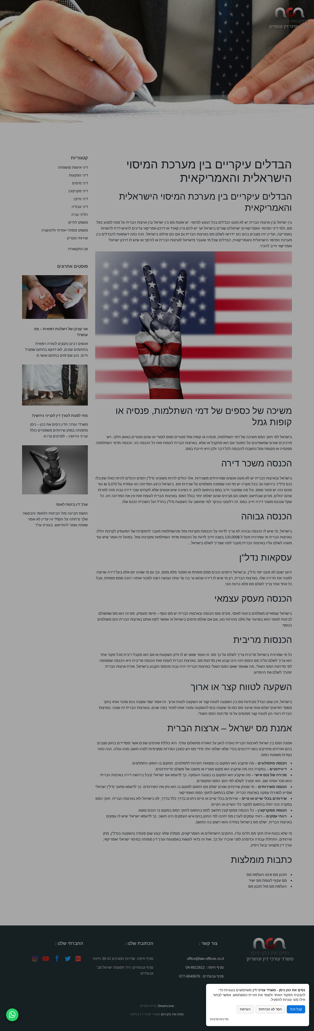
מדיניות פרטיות (219, 1019)
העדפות (245, 1009)
